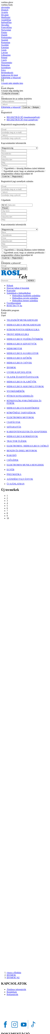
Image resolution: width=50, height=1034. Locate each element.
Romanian (5, 42)
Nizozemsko (6, 62)
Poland (4, 57)
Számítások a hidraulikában (19, 293)
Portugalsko (6, 37)
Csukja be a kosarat (10, 93)
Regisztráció (17, 176)
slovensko (5, 7)
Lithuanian (6, 55)
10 (8, 518)
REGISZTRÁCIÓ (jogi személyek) (22, 120)
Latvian (4, 52)
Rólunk (10, 285)
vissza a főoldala (14, 972)
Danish (4, 35)
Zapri (3, 315)
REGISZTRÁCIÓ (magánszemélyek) (23, 117)
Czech (4, 60)
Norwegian (6, 30)
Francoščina (6, 27)
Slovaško (5, 25)
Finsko (4, 32)
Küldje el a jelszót (19, 269)
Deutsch (4, 10)
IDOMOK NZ (13, 977)
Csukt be (26, 107)
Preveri (5, 208)
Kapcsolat (11, 290)
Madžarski (5, 17)
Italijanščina (6, 22)
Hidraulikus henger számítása (25, 300)
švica (3, 70)
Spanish (4, 40)
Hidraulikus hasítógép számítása (26, 295)
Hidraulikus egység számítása (25, 298)
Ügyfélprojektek (14, 303)
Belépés (36, 107)
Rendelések (12, 992)
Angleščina (6, 20)
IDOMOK (11, 975)
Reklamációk (12, 994)
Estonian (5, 47)
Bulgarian (5, 65)
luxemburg (6, 67)
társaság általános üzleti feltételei (31, 168)
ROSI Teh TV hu (14, 305)
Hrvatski (5, 15)
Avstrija (4, 12)
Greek (4, 50)
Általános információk (16, 989)
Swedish (5, 45)
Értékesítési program (10, 310)
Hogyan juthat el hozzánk (18, 288)
